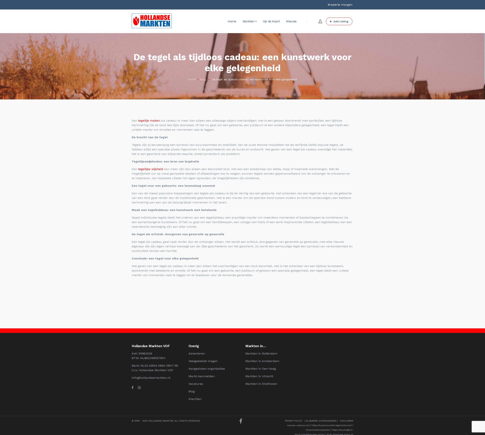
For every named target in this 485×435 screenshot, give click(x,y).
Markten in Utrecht (259, 376)
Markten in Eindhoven (261, 384)
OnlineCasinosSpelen (318, 430)
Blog (203, 79)
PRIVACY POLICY (293, 420)
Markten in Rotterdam (261, 353)
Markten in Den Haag (260, 368)
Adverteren (197, 353)
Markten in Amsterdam (262, 361)
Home (192, 79)
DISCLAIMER (346, 420)
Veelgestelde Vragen (203, 361)
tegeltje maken (149, 120)
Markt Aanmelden (202, 376)
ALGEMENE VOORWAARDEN (321, 420)
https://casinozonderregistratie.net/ (332, 425)
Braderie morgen (340, 4)
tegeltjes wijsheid (150, 169)
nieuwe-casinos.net (298, 425)
